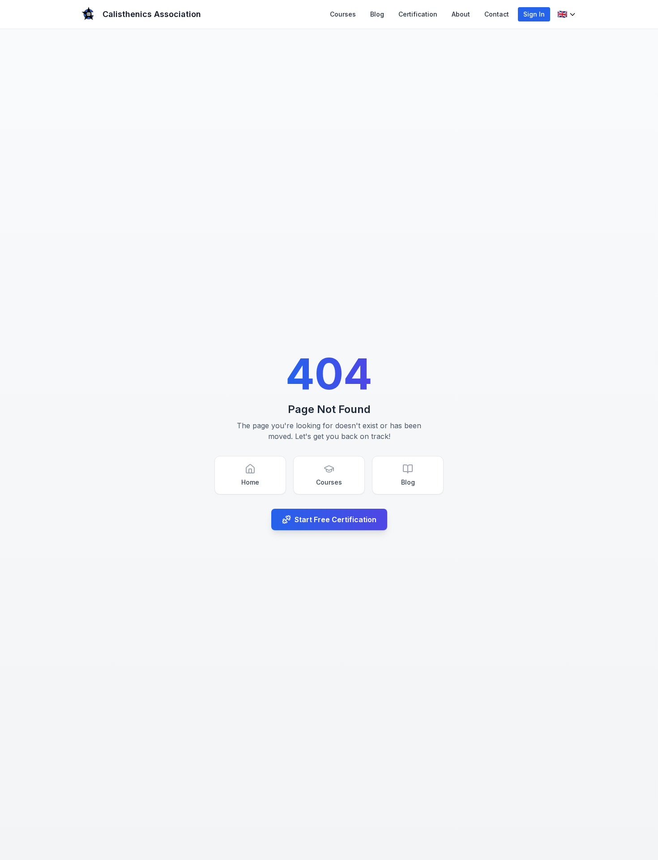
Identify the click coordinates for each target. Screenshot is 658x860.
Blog (377, 14)
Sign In (534, 14)
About (461, 14)
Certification (417, 14)
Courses (343, 14)
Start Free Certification (335, 519)
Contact (496, 14)
